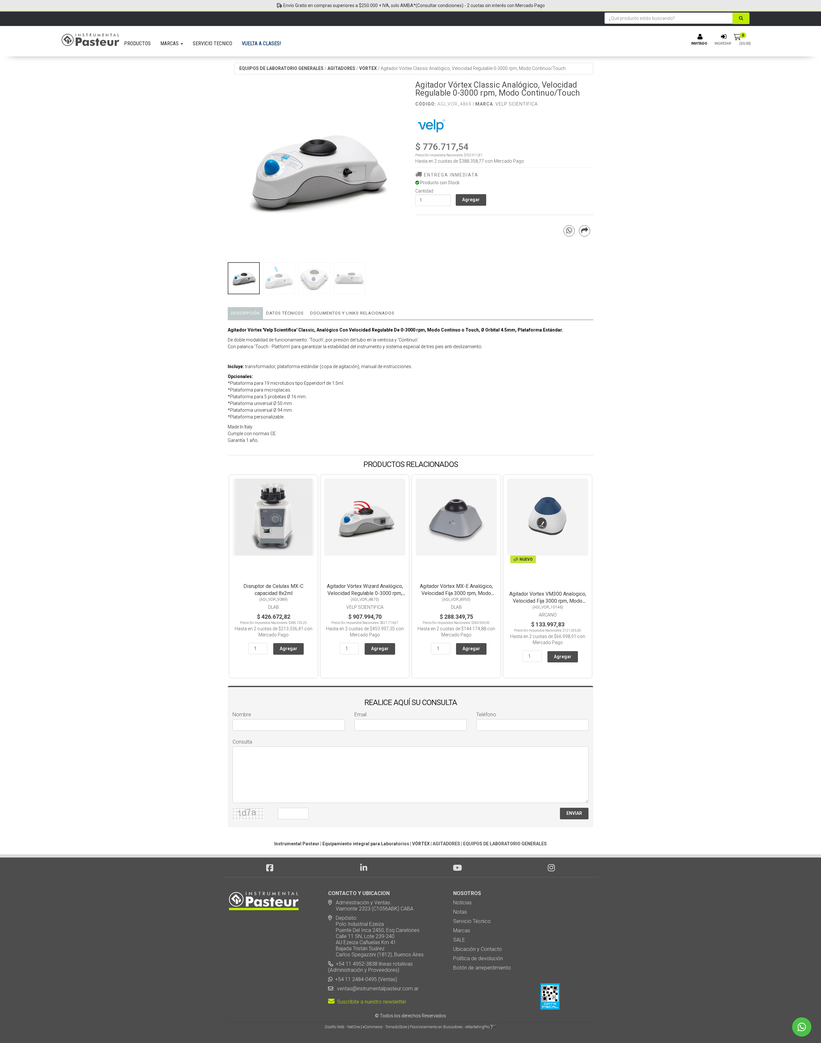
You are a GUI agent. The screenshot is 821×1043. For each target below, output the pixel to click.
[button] (493, 1027)
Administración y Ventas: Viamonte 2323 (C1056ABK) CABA (370, 906)
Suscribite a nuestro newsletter (370, 1002)
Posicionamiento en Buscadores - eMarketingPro (449, 1027)
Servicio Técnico (472, 921)
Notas (460, 912)
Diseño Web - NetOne (342, 1027)
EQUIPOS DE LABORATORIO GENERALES (281, 68)
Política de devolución (478, 958)
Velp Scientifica (516, 104)
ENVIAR (574, 813)
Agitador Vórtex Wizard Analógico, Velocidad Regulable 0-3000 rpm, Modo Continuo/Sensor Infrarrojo (365, 593)
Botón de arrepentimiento (482, 968)
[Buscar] (740, 18)
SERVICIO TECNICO (212, 43)
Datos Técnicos (285, 313)
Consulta (242, 742)
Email (360, 714)
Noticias (462, 903)
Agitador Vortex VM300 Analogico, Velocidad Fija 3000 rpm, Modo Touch (547, 601)
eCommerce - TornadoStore (385, 1027)
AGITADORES (341, 68)
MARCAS (170, 43)
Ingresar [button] (723, 43)
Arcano (548, 614)
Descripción (245, 313)
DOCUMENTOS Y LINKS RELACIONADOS (352, 313)
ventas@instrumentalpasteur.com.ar (376, 989)
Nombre (242, 714)
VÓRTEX (368, 68)
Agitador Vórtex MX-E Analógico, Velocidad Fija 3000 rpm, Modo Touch (456, 593)
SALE (459, 940)
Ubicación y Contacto (477, 949)
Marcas (461, 930)
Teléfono (486, 714)
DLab (273, 607)
